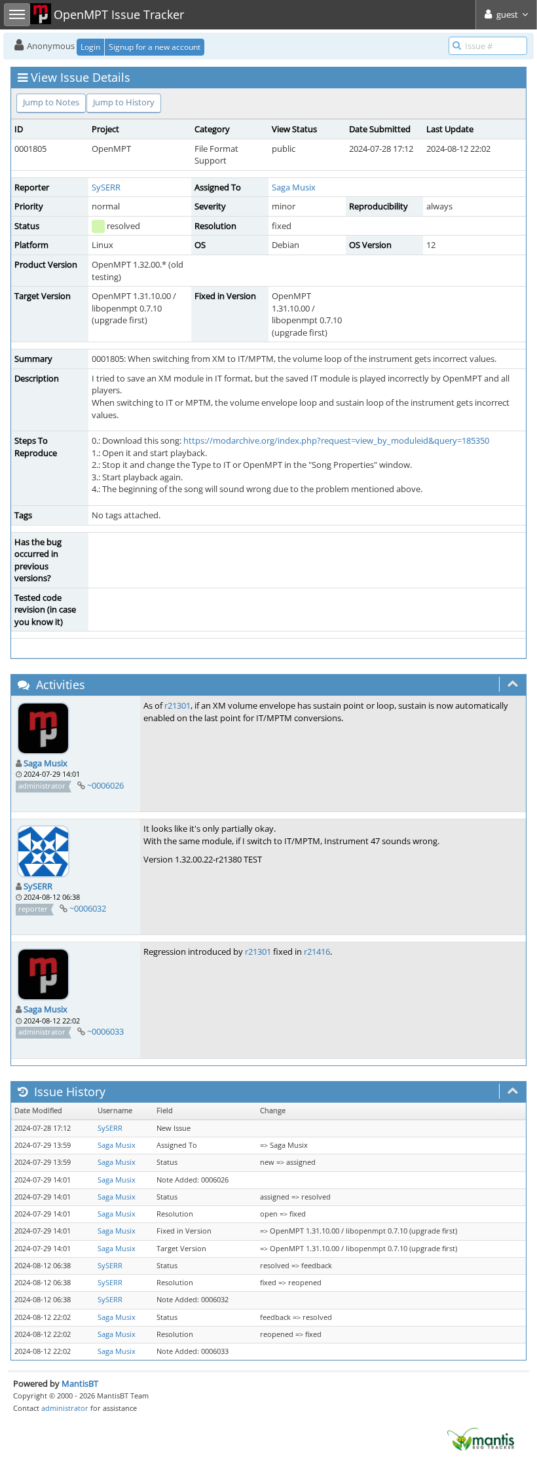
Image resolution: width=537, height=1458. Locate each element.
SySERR (106, 187)
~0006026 (105, 785)
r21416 (317, 951)
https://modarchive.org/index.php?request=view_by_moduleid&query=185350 (336, 440)
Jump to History (124, 102)
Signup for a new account (154, 46)
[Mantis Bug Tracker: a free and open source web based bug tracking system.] (480, 1438)
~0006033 (105, 1031)
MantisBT (80, 1383)
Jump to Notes (51, 102)
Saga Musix (294, 187)
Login (90, 46)
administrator (64, 1408)
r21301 (177, 705)
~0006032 (87, 908)
